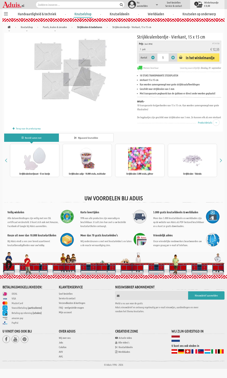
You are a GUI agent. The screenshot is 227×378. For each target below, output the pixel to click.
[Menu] (5, 13)
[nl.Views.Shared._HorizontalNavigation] (9, 27)
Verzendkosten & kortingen (72, 302)
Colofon (62, 347)
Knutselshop (82, 14)
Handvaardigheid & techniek (37, 14)
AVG (61, 356)
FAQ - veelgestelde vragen (71, 307)
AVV (61, 351)
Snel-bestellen (174, 2)
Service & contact (173, 5)
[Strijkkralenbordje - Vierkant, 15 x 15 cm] (70, 70)
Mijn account (65, 312)
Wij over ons (65, 337)
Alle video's (123, 342)
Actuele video (125, 337)
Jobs (61, 342)
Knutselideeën (119, 14)
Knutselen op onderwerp (199, 14)
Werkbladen (156, 14)
